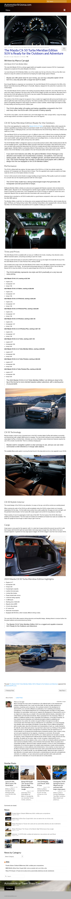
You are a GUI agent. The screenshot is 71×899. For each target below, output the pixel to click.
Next (65, 784)
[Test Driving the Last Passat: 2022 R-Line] (27, 773)
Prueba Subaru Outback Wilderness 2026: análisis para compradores (31, 813)
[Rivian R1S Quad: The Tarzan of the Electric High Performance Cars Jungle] (11, 773)
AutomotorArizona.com (17, 4)
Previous (5, 784)
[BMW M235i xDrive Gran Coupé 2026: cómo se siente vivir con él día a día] (15, 841)
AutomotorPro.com (11, 686)
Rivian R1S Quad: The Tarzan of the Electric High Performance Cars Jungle (33, 829)
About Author (9, 697)
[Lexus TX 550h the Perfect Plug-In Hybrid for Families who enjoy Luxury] (8, 846)
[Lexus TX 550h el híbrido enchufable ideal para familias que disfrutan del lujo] (59, 841)
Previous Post (10, 690)
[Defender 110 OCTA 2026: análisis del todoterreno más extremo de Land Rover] (37, 841)
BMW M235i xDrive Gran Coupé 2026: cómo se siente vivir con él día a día (32, 818)
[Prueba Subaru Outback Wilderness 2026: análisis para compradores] (8, 841)
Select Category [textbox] (9, 856)
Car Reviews (22, 56)
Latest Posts (19, 697)
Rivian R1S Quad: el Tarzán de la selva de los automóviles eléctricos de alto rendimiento (36, 824)
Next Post (62, 690)
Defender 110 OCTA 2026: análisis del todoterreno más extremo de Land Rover (34, 834)
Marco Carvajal (10, 56)
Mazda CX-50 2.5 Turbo (36, 126)
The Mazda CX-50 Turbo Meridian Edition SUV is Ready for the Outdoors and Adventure (34, 684)
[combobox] (13, 856)
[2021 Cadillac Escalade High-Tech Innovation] (59, 773)
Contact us (9, 888)
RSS (7, 862)
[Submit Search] (47, 1)
